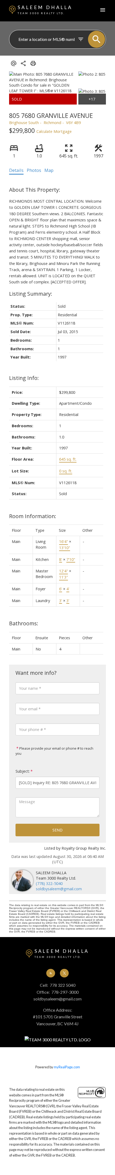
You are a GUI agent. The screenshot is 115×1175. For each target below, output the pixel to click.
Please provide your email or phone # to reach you (54, 751)
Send (57, 830)
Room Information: (32, 516)
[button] (50, 973)
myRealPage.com (67, 1067)
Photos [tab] (34, 170)
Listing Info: (24, 378)
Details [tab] (16, 170)
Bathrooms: (23, 623)
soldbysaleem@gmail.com (59, 888)
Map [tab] (48, 170)
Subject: (23, 771)
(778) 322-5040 (49, 883)
